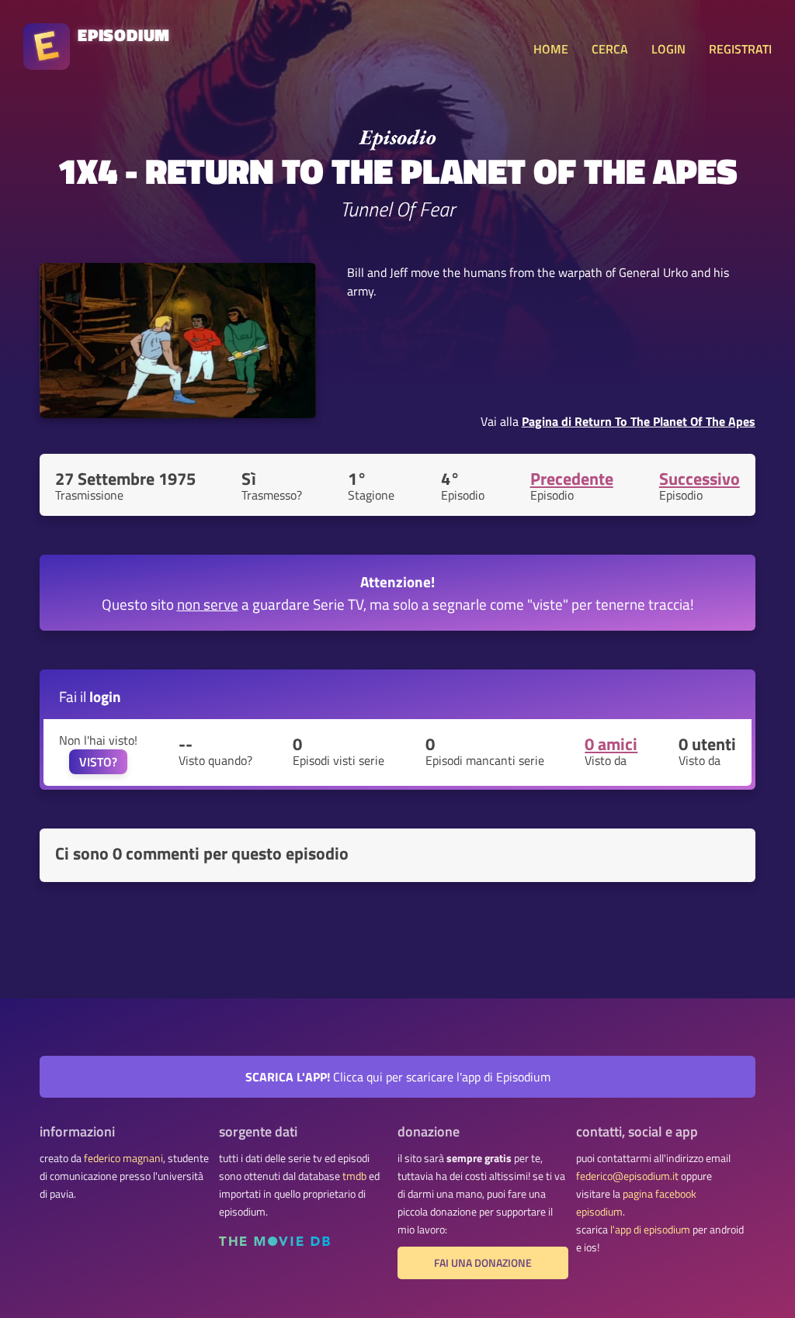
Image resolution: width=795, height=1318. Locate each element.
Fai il (90, 696)
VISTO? (98, 761)
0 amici (611, 744)
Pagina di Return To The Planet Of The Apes (638, 421)
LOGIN (668, 49)
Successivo (699, 478)
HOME (550, 49)
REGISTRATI (740, 49)
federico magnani (123, 1158)
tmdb (354, 1176)
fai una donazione (483, 1262)
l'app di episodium (650, 1229)
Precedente (571, 478)
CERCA (610, 49)
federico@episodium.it (627, 1176)
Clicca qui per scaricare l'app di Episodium (397, 1076)
